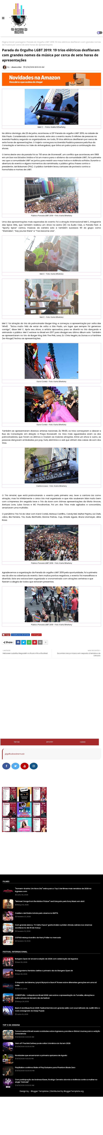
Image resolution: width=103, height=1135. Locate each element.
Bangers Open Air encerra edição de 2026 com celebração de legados (46, 959)
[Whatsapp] (29, 642)
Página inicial (8, 42)
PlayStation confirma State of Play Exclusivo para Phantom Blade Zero (45, 1067)
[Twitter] (23, 642)
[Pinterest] (34, 642)
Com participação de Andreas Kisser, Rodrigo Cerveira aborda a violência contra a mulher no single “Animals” (56, 1080)
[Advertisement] (51, 683)
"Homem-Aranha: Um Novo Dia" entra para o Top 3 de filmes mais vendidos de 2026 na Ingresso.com (53, 890)
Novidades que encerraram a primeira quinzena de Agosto (41, 1055)
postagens (20, 42)
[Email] (40, 642)
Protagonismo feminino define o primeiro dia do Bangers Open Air (44, 970)
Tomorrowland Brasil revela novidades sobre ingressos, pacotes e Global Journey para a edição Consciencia (57, 1032)
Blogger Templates (40, 1091)
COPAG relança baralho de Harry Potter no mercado (38, 937)
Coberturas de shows (20, 635)
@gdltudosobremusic (14, 754)
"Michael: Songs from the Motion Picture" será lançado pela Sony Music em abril (49, 901)
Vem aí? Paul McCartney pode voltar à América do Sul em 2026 (42, 1043)
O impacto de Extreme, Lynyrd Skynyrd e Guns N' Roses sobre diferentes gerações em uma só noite (56, 984)
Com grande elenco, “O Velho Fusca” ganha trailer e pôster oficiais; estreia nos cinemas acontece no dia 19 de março (53, 926)
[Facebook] (18, 642)
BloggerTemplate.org (74, 1091)
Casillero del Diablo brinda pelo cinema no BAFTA (36, 913)
